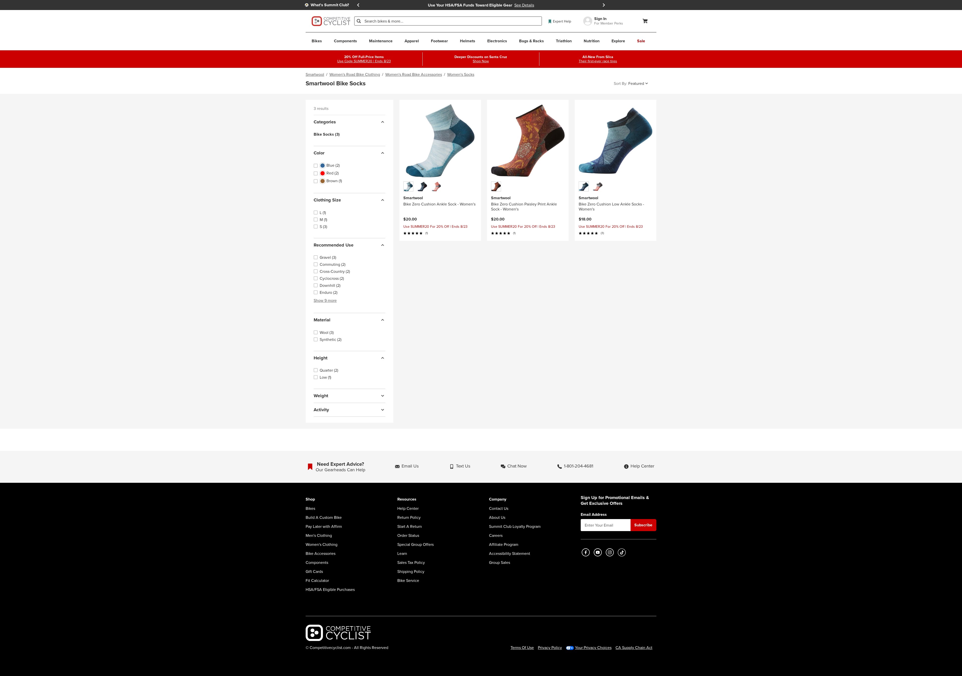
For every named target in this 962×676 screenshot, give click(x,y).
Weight (321, 395)
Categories (325, 122)
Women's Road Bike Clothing (354, 74)
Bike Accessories (320, 553)
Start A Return (409, 526)
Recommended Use (333, 245)
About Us (497, 517)
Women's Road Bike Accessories (413, 74)
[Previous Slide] (358, 5)
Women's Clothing (321, 544)
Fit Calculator (317, 580)
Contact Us (498, 508)
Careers (496, 535)
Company (497, 499)
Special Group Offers (415, 544)
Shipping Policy (410, 571)
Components (317, 562)
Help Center (408, 508)
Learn (402, 553)
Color (319, 153)
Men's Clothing (319, 535)
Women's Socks (460, 74)
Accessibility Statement (509, 553)
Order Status (408, 535)
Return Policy (409, 517)
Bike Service (408, 580)
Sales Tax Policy (411, 562)
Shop (310, 499)
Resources (406, 499)
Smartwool (315, 74)
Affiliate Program (503, 544)
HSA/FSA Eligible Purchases (330, 589)
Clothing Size (327, 200)
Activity (321, 409)
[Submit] (359, 21)
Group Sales (499, 562)
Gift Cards (314, 571)
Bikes (310, 508)
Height (320, 358)
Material (322, 320)
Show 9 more (325, 300)
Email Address (594, 514)
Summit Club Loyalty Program (515, 526)
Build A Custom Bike (324, 517)
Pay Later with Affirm (324, 526)
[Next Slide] (603, 5)
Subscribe (643, 525)
